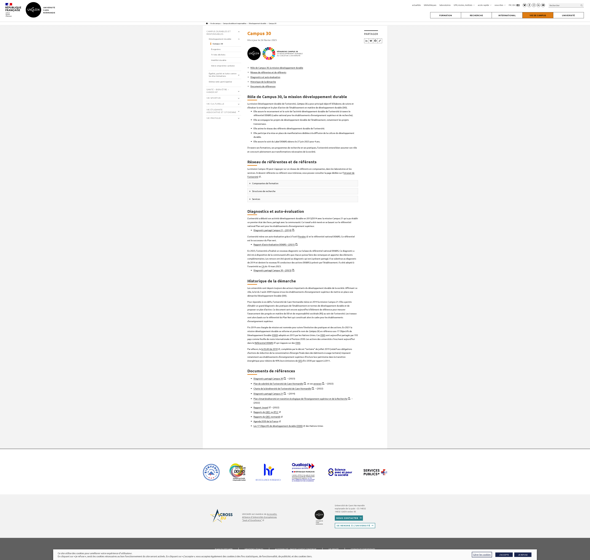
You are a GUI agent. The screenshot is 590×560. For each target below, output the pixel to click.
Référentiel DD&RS (264, 342)
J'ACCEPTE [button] (504, 554)
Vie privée (333, 549)
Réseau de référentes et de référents (268, 72)
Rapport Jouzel (261, 407)
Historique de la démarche (263, 81)
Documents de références (262, 86)
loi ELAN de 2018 (269, 349)
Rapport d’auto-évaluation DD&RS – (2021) (274, 244)
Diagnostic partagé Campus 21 (268, 393)
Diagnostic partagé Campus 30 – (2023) (272, 270)
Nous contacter (347, 518)
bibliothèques (430, 5)
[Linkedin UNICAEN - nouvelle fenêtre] (538, 5)
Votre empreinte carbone (223, 66)
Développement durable (220, 39)
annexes (317, 383)
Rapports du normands (267, 416)
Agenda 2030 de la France (266, 421)
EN (514, 5)
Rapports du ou (266, 412)
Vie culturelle (215, 104)
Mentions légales (254, 549)
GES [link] (300, 360)
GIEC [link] (268, 412)
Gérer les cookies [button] (482, 554)
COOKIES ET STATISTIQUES (363, 549)
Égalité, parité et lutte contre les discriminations (223, 74)
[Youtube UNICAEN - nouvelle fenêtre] (543, 5)
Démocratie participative (220, 82)
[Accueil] (207, 23)
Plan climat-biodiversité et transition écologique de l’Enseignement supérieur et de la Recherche (300, 398)
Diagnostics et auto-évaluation (265, 77)
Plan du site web (224, 549)
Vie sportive (213, 98)
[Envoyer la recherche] (582, 5)
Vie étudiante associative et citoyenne (221, 111)
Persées (302, 236)
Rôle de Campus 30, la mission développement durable (276, 67)
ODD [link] (275, 335)
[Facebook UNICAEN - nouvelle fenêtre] (529, 5)
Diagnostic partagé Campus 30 (268, 378)
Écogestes (215, 49)
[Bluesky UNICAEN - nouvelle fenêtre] (525, 5)
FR (510, 5)
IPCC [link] (276, 412)
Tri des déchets (218, 54)
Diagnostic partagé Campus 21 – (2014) (272, 230)
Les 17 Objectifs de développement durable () (278, 425)
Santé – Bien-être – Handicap (217, 90)
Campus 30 (272, 23)
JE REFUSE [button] (523, 554)
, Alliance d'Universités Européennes (259, 517)
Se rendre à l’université (353, 525)
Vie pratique (213, 118)
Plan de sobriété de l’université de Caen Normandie (278, 383)
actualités (416, 5)
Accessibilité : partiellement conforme (296, 549)
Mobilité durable (218, 60)
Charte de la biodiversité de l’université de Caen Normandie (282, 388)
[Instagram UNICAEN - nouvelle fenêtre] (534, 5)
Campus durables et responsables (218, 32)
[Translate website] (518, 5)
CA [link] (263, 266)
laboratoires (445, 5)
